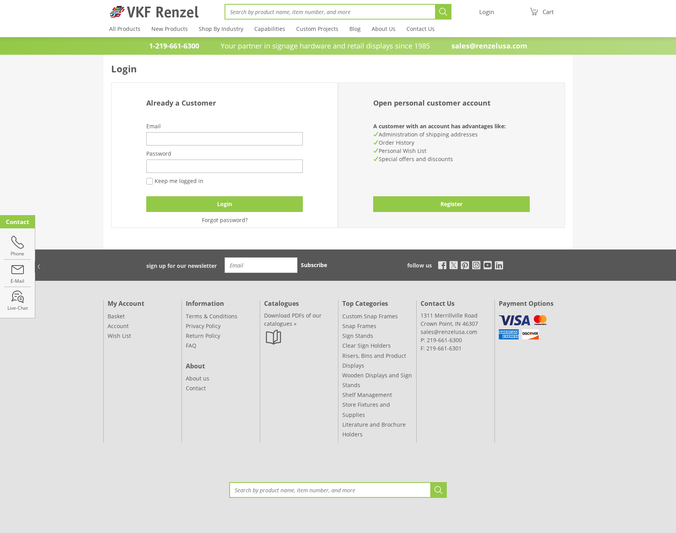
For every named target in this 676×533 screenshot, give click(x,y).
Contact (196, 388)
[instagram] (476, 264)
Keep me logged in (178, 181)
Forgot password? (225, 220)
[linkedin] (499, 264)
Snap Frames (359, 326)
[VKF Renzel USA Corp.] (151, 12)
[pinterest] (465, 264)
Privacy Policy (203, 326)
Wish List (119, 335)
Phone (17, 253)
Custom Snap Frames (370, 316)
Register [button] (451, 204)
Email (153, 126)
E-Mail (17, 281)
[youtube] (488, 264)
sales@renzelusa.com (489, 45)
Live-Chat (17, 308)
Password (158, 153)
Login (224, 204)
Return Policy (203, 335)
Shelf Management (367, 394)
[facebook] (440, 264)
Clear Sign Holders (366, 345)
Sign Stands (357, 335)
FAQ (191, 345)
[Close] (39, 267)
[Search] (443, 12)
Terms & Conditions (211, 316)
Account (118, 326)
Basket (116, 316)
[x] (453, 264)
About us (197, 378)
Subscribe (314, 265)
